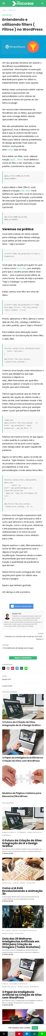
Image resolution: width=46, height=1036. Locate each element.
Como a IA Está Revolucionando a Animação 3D (22, 891)
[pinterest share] (12, 668)
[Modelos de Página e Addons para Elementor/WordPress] (23, 778)
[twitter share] (3, 668)
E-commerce (21, 832)
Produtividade (8, 933)
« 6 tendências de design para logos (17, 648)
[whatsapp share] (21, 668)
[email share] (8, 668)
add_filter (25, 190)
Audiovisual (7, 883)
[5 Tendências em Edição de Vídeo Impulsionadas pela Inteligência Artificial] (23, 1020)
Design (22, 883)
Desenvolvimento (9, 832)
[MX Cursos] (22, 3)
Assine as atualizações (23, 606)
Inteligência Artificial (28, 930)
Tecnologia (30, 883)
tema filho (22, 268)
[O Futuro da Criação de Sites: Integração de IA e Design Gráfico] (23, 706)
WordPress (12, 10)
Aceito (35, 1028)
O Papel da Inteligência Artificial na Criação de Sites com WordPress (22, 759)
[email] (11, 1034)
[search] (42, 3)
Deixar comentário (23, 658)
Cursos (16, 883)
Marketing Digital (35, 832)
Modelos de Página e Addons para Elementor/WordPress (21, 795)
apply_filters (16, 159)
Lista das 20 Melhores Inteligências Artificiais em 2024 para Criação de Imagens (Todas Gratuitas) (21, 943)
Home (4, 10)
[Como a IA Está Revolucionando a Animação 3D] (23, 869)
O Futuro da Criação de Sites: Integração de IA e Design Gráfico (21, 723)
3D (3, 930)
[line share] (26, 668)
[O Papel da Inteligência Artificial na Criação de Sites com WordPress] (23, 742)
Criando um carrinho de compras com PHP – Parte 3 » (24, 637)
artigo (10, 149)
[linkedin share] (17, 668)
